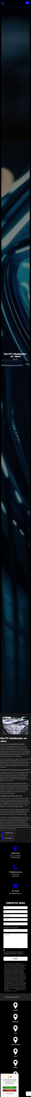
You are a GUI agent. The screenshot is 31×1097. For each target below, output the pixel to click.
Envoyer (15, 958)
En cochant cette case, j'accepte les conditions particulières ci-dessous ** (13, 952)
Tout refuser (9, 1090)
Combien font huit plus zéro (11, 927)
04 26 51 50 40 (15, 874)
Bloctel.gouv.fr (13, 989)
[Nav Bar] (28, 2)
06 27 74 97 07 (15, 876)
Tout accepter (9, 1087)
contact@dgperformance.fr (15, 893)
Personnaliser (9, 1093)
